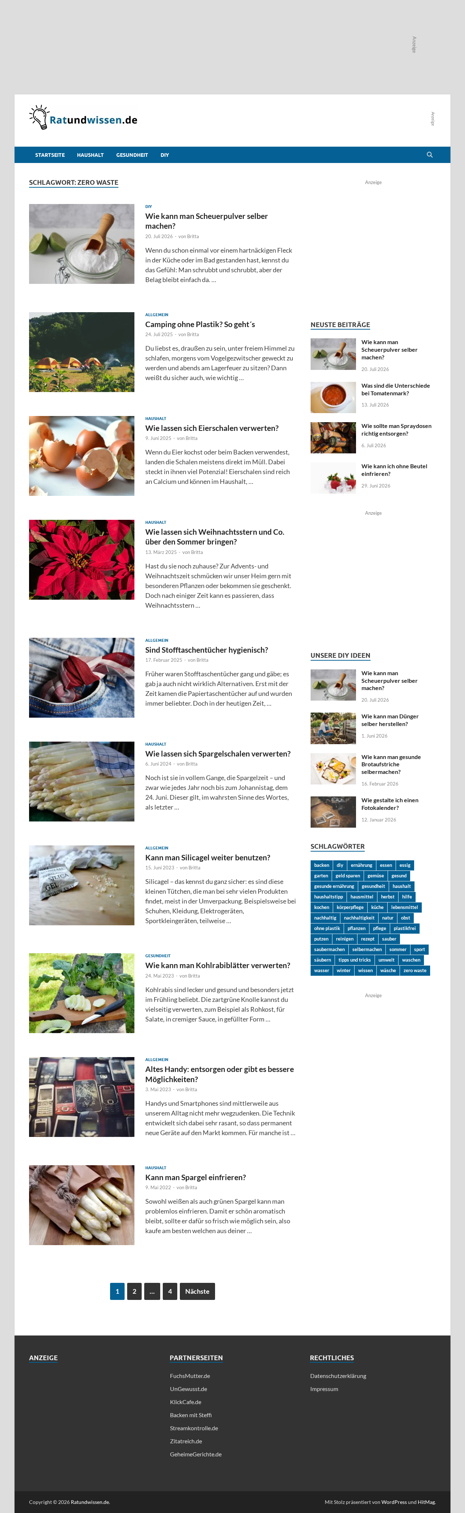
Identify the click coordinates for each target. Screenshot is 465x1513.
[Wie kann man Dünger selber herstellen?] (333, 716)
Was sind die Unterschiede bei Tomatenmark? (395, 389)
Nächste (197, 1291)
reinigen (344, 939)
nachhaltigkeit (359, 918)
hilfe (407, 897)
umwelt (387, 960)
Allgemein (156, 314)
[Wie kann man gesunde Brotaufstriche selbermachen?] (333, 757)
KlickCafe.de (185, 1401)
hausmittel (362, 897)
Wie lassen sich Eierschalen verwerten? (212, 427)
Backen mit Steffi (191, 1414)
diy (340, 865)
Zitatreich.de (186, 1440)
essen (386, 865)
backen (321, 865)
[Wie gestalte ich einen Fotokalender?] (333, 800)
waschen (411, 960)
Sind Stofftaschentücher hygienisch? (206, 649)
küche (377, 907)
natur (387, 918)
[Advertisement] (92, 1422)
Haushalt (90, 155)
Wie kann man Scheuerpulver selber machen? (389, 349)
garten (321, 875)
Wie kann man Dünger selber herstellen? (390, 720)
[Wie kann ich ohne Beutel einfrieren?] (333, 466)
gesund (399, 875)
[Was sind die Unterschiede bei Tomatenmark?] (333, 386)
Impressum (324, 1388)
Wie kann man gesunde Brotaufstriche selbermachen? (391, 764)
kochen (321, 907)
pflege (379, 928)
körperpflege (350, 907)
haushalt (402, 886)
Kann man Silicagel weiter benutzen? (207, 857)
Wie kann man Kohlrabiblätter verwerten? (217, 965)
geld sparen (348, 875)
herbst (388, 897)
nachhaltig (325, 918)
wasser (321, 970)
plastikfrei (405, 928)
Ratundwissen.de (90, 1502)
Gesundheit (132, 155)
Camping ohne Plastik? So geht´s (200, 324)
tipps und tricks (355, 960)
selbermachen (367, 949)
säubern (322, 960)
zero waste (415, 970)
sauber (389, 939)
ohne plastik (327, 928)
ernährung (361, 865)
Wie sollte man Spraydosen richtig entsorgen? (396, 429)
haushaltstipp (328, 897)
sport (419, 949)
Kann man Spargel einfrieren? (195, 1177)
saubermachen (329, 949)
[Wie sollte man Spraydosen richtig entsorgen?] (333, 426)
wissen (365, 970)
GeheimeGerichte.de (196, 1454)
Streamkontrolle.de (194, 1427)
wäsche (388, 970)
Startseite (50, 155)
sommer (398, 949)
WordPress (394, 1502)
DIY (165, 155)
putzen (321, 939)
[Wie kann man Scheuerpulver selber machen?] (333, 342)
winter (344, 970)
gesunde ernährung (334, 886)
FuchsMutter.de (190, 1375)
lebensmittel (404, 907)
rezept (368, 939)
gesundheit (373, 886)
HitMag (426, 1502)
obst (405, 918)
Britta (193, 236)
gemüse (376, 875)
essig (405, 865)
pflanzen (356, 928)
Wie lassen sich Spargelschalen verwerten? (218, 753)
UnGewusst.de (188, 1388)
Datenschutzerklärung (338, 1375)
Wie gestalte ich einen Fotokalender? (389, 803)
